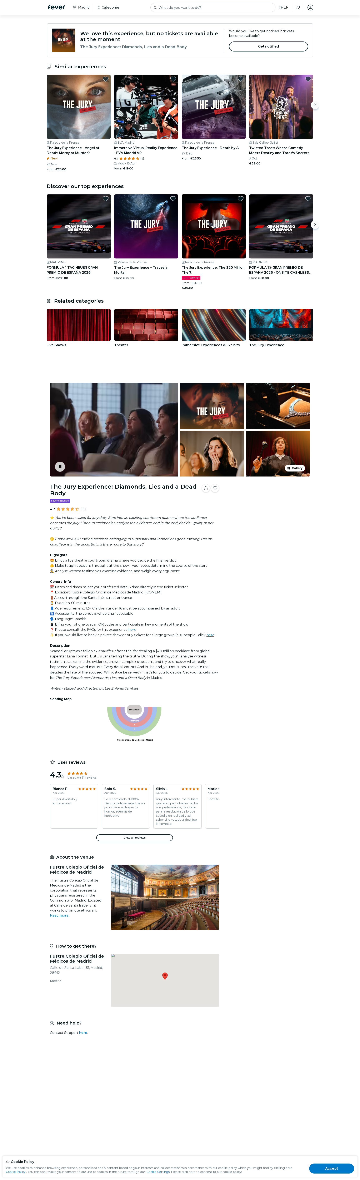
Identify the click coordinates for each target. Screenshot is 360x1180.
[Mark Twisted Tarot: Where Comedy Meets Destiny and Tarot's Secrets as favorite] (308, 79)
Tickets (267, 501)
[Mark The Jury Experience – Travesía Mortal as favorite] (173, 198)
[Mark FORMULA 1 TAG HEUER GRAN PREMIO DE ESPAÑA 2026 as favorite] (105, 198)
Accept (331, 1168)
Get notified (268, 46)
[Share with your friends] (206, 488)
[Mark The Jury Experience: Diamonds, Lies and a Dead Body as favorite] (215, 488)
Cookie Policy (15, 1172)
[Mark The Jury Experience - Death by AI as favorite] (240, 79)
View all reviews (135, 837)
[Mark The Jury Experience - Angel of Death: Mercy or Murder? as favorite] (105, 79)
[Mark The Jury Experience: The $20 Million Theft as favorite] (240, 198)
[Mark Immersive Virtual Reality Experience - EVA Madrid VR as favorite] (173, 79)
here (132, 630)
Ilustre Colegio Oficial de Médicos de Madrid (77, 959)
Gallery (297, 468)
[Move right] (315, 105)
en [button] (286, 7)
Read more (59, 915)
